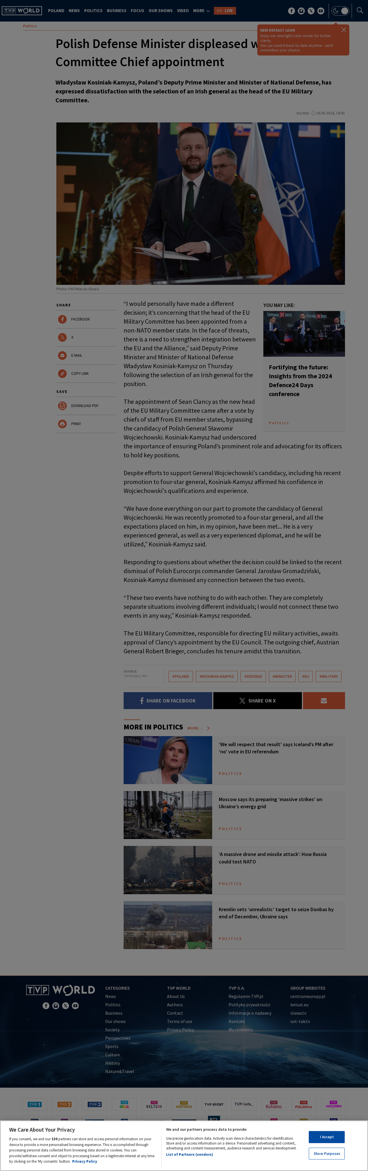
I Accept (327, 1136)
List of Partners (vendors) (189, 1154)
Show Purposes (327, 1153)
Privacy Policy (84, 1161)
